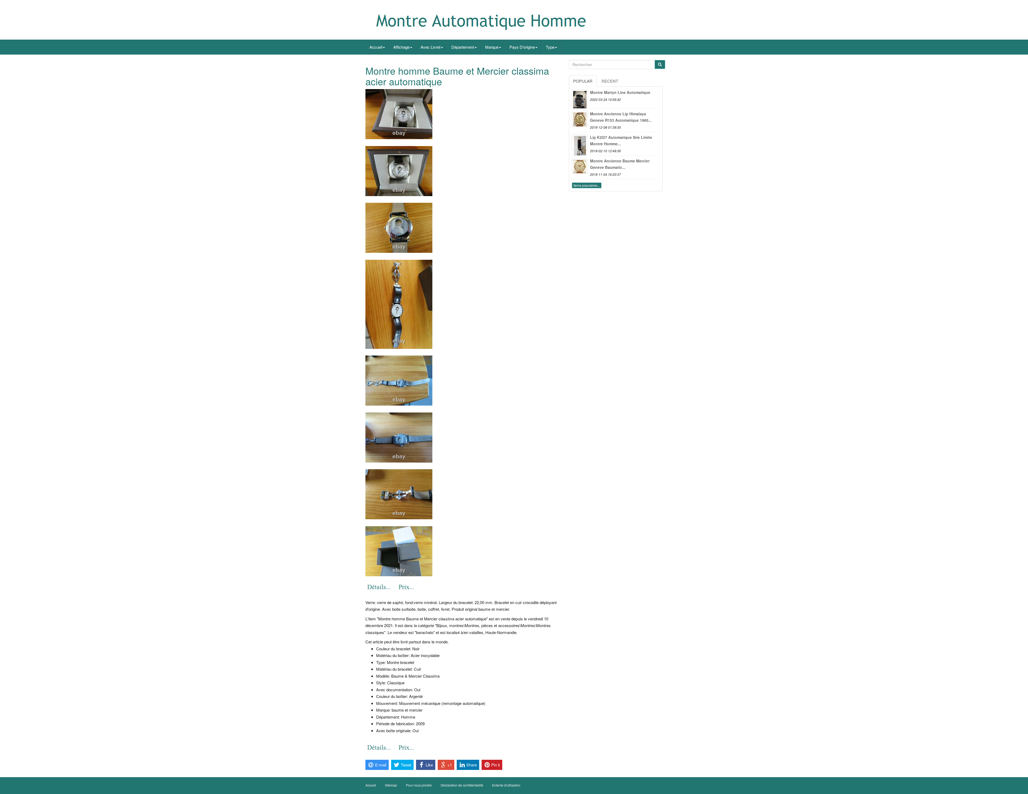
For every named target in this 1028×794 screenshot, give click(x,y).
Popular (582, 81)
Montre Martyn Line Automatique (620, 92)
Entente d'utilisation (506, 785)
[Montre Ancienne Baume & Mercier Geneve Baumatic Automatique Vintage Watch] (580, 166)
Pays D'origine (522, 47)
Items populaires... (586, 185)
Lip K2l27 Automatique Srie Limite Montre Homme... (621, 140)
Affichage (401, 47)
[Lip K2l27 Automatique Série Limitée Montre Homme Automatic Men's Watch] (580, 142)
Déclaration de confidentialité (462, 785)
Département (462, 47)
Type (550, 47)
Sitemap (391, 785)
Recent (610, 81)
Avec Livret (430, 47)
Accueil (375, 47)
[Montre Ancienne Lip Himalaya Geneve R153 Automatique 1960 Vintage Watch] (580, 119)
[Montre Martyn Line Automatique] (580, 97)
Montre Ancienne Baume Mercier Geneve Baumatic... (619, 164)
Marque (491, 47)
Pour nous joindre (419, 785)
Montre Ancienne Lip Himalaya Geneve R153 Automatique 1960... (621, 117)
